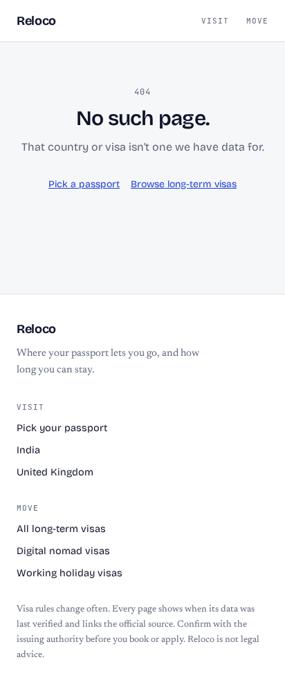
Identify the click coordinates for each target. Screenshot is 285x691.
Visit (215, 21)
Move (257, 21)
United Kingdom (55, 472)
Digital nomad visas (63, 551)
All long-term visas (61, 529)
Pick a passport (84, 184)
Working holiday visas (69, 573)
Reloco (36, 20)
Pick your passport (62, 428)
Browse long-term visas (184, 184)
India (28, 450)
